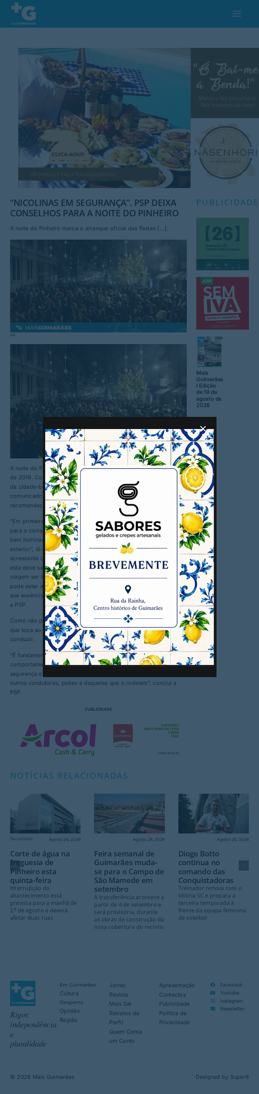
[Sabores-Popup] (129, 431)
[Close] (203, 429)
